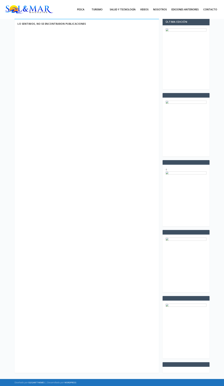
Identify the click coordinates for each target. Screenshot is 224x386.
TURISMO (97, 9)
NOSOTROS (160, 9)
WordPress (70, 382)
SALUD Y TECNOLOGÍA (123, 9)
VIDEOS (144, 9)
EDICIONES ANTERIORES (185, 9)
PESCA (80, 9)
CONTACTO (210, 9)
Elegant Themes (36, 382)
